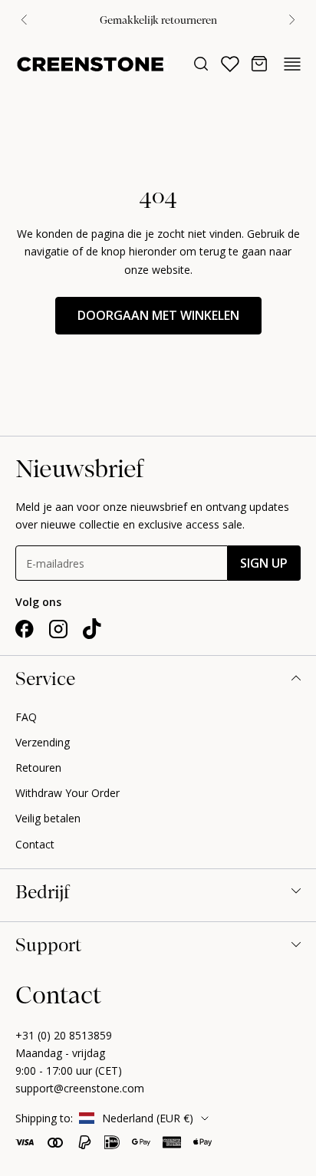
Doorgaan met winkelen (158, 315)
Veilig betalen (48, 818)
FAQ (26, 717)
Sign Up (264, 563)
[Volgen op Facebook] (24, 629)
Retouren (38, 767)
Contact (34, 844)
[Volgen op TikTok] (92, 629)
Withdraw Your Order (67, 793)
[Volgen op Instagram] (58, 629)
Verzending (42, 742)
